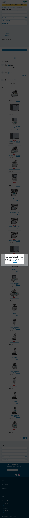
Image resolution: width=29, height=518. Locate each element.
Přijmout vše (14, 262)
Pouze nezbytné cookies (9, 262)
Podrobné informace (13, 260)
